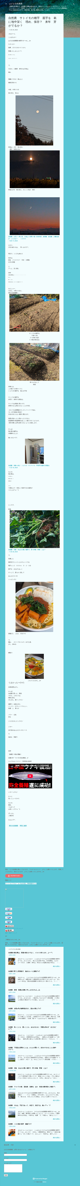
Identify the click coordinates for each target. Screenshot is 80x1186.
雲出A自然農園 (13, 826)
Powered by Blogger (41, 1178)
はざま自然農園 (15, 3)
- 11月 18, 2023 (13, 467)
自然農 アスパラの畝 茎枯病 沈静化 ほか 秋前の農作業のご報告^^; (31, 1087)
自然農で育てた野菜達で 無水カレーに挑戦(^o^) (24, 971)
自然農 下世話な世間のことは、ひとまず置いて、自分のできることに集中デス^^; (32, 1049)
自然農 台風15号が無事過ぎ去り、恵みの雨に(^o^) (24, 1009)
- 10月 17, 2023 (13, 241)
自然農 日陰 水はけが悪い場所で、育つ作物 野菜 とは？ (27, 549)
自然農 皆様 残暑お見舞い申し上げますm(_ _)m (24, 990)
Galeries (44, 1181)
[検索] (74, 4)
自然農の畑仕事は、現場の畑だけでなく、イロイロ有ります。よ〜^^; (30, 953)
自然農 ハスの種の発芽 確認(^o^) (19, 1124)
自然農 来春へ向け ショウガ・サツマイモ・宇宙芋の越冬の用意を (29, 465)
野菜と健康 (23, 826)
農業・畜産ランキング (11, 933)
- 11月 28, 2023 (13, 552)
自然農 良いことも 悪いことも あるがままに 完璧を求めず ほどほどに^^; (32, 1028)
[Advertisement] (70, 37)
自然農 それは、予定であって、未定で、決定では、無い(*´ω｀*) (29, 1105)
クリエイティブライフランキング (14, 928)
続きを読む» (56, 966)
